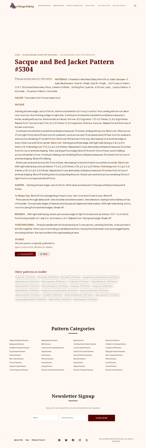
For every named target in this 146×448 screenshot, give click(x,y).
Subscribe (101, 418)
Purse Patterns (46, 362)
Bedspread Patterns (16, 344)
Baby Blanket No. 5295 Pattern (27, 290)
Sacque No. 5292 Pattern (80, 286)
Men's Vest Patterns (16, 359)
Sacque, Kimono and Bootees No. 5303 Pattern (60, 290)
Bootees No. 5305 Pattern (48, 277)
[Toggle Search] (135, 5)
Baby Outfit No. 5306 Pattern (60, 299)
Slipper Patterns (79, 366)
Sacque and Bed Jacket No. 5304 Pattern (31, 299)
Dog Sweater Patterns (17, 351)
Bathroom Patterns (113, 340)
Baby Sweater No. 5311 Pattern (85, 299)
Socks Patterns (111, 366)
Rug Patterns (78, 362)
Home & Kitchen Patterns (82, 355)
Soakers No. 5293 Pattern (25, 277)
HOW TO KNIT (89, 5)
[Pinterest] (59, 440)
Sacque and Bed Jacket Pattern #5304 (40, 55)
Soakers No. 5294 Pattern (102, 286)
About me (18, 440)
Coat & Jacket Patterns (81, 348)
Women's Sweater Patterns (83, 370)
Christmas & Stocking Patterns (52, 348)
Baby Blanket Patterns (49, 340)
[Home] (22, 5)
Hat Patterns (46, 355)
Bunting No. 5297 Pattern (70, 277)
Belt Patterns (46, 344)
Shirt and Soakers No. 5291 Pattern (55, 286)
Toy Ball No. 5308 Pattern (52, 295)
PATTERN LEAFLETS (44, 5)
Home (17, 55)
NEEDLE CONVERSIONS (75, 5)
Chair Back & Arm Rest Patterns (84, 344)
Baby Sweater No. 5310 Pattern (27, 286)
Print (45, 254)
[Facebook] (73, 440)
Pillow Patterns (111, 359)
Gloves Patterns (15, 355)
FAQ (27, 440)
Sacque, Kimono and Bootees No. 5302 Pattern (101, 277)
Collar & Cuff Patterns (113, 348)
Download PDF (26, 254)
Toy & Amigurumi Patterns (18, 370)
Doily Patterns (46, 351)
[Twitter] (86, 440)
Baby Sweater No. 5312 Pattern (107, 295)
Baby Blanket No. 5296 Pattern (27, 281)
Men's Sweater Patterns (114, 355)
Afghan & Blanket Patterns (19, 340)
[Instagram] (79, 440)
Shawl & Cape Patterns (17, 366)
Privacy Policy (38, 440)
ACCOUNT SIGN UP (119, 5)
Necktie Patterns (79, 359)
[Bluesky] (66, 440)
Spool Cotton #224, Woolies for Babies (34, 247)
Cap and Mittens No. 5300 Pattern (104, 281)
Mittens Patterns (47, 359)
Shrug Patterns (46, 366)
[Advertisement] (73, 28)
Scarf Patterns (111, 362)
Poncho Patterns (15, 362)
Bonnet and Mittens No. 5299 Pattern (79, 295)
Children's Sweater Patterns (19, 348)
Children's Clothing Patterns (116, 344)
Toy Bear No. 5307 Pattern (79, 281)
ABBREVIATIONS (58, 5)
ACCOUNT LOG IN (104, 5)
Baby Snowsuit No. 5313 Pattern (28, 295)
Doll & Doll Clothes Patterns (83, 351)
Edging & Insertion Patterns (115, 351)
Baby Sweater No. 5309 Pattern (54, 281)
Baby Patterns (78, 340)
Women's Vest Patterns (114, 370)
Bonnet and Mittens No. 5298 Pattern (94, 290)
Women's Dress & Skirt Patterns (52, 370)
